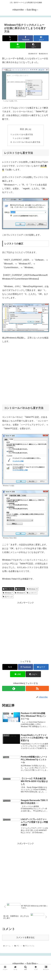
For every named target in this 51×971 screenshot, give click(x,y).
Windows (21, 589)
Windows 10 (33, 589)
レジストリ (33, 593)
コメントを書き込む (25, 937)
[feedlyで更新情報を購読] (13, 688)
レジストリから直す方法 (23, 134)
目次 (22, 128)
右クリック (9, 596)
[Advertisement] (25, 374)
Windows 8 (21, 593)
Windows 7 (9, 593)
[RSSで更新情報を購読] (37, 688)
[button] (33, 45)
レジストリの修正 (22, 138)
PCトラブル (9, 589)
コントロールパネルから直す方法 (26, 141)
